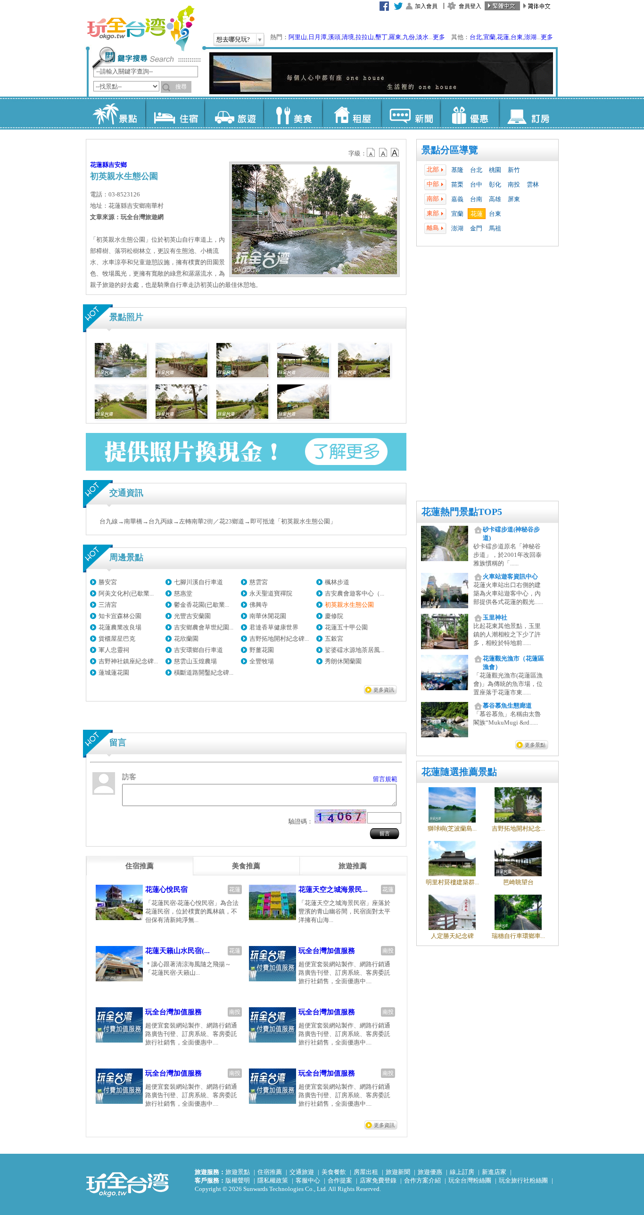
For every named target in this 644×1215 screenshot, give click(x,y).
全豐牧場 (261, 661)
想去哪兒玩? (233, 39)
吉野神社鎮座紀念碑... (128, 661)
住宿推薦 (269, 1171)
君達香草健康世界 (273, 627)
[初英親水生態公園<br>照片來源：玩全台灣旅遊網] (121, 375)
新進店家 (494, 1171)
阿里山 (298, 37)
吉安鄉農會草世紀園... (203, 627)
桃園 (495, 169)
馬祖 (495, 228)
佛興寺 (258, 604)
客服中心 (308, 1180)
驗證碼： (301, 821)
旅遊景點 (237, 1171)
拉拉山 (364, 37)
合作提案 (340, 1180)
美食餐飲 (334, 1171)
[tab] (139, 865)
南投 (514, 184)
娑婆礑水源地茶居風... (354, 649)
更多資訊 (383, 690)
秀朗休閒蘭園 (343, 661)
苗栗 (457, 184)
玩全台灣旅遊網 (140, 28)
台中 (476, 184)
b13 (383, 152)
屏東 (514, 199)
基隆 (457, 169)
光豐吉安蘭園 (192, 616)
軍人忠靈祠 (114, 649)
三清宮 (108, 604)
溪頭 (334, 37)
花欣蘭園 (186, 638)
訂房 (528, 113)
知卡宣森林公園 (120, 616)
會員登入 (470, 6)
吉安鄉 (117, 164)
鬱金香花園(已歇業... (201, 604)
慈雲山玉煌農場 (195, 661)
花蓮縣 (99, 164)
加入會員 (426, 6)
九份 (409, 37)
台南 (476, 199)
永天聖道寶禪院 (270, 593)
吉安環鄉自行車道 (198, 649)
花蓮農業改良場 (120, 627)
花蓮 (503, 37)
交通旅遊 (301, 1171)
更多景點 (535, 745)
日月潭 (317, 37)
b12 (371, 152)
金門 (476, 228)
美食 (292, 113)
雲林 (533, 184)
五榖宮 (334, 638)
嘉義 (457, 199)
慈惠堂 (183, 593)
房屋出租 (366, 1171)
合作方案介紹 (422, 1180)
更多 (439, 37)
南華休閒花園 (267, 616)
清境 (348, 37)
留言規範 (385, 779)
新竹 (514, 169)
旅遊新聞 (398, 1171)
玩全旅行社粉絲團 (523, 1180)
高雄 (495, 199)
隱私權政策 (272, 1180)
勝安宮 (108, 582)
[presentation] (139, 865)
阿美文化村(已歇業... (126, 593)
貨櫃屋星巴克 (117, 638)
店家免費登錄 (378, 1180)
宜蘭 (489, 37)
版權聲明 (237, 1180)
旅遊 (233, 113)
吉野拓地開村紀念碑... (279, 638)
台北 (476, 37)
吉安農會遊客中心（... (354, 593)
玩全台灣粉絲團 (469, 1180)
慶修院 (334, 616)
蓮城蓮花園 (114, 672)
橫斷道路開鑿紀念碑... (203, 672)
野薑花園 (261, 649)
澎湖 (530, 37)
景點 (115, 113)
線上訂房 (462, 1171)
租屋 (351, 113)
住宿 (174, 113)
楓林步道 (337, 582)
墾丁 (381, 37)
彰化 (495, 184)
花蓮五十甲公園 (346, 627)
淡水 (422, 37)
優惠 (469, 113)
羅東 (395, 37)
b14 (395, 152)
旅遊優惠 (430, 1171)
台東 (517, 37)
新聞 (410, 113)
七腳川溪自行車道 (198, 582)
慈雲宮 (258, 582)
